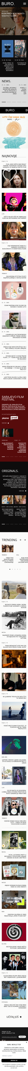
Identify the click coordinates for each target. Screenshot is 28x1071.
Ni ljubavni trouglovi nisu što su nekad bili (14, 697)
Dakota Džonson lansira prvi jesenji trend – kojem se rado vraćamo (8, 561)
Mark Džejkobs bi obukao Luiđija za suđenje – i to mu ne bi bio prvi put (14, 368)
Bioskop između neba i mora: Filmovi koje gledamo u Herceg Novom (14, 606)
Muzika (4, 632)
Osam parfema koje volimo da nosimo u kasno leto (15, 306)
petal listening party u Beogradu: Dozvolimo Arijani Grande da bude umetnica (15, 856)
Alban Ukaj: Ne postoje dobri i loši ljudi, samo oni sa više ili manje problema (7, 447)
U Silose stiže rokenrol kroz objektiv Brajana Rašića (10, 90)
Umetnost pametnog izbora (9, 510)
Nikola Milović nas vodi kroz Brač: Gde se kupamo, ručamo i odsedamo (15, 1006)
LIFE (3, 214)
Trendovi (4, 273)
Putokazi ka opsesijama (21, 63)
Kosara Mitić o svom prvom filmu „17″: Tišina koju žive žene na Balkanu (14, 357)
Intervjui (5, 440)
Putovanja (5, 1002)
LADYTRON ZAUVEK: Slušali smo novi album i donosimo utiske (14, 378)
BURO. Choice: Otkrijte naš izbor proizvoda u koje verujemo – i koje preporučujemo (20, 513)
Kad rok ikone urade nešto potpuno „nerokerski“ (16, 947)
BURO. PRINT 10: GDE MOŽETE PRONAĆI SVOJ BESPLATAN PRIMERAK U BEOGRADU (8, 66)
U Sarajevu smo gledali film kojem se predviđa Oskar (20, 445)
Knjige (4, 882)
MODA (3, 11)
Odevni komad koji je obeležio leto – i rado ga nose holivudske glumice (15, 822)
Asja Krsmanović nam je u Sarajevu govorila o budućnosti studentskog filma (14, 247)
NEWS (3, 911)
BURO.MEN (4, 757)
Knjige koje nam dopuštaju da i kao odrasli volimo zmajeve (14, 347)
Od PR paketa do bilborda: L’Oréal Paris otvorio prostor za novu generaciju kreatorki (14, 792)
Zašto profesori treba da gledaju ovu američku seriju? (23, 561)
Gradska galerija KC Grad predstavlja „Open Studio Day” (15, 915)
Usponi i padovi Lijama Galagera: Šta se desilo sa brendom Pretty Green (14, 761)
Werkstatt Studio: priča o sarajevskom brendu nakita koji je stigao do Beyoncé (13, 17)
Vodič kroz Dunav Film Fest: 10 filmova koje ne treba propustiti (15, 727)
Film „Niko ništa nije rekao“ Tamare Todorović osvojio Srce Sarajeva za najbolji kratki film (14, 165)
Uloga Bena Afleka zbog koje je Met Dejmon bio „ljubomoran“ (14, 976)
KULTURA (4, 944)
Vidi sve (4, 423)
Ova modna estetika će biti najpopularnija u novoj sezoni (14, 277)
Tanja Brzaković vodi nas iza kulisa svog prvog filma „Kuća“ (14, 646)
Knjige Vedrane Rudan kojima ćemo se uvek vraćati (15, 886)
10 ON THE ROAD (6, 60)
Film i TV (5, 161)
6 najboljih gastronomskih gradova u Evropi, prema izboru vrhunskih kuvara (14, 336)
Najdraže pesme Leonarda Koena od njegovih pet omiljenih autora (14, 636)
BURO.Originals (8, 506)
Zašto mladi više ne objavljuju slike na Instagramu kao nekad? (14, 217)
